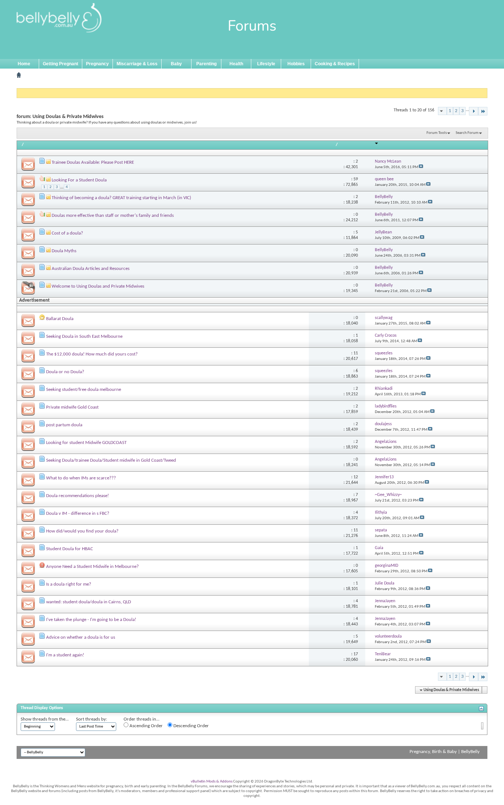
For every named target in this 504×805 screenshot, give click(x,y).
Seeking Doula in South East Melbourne (84, 336)
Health (236, 63)
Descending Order (190, 726)
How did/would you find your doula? (82, 531)
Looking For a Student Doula (79, 180)
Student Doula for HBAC (69, 549)
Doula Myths (64, 251)
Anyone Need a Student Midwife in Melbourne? (92, 566)
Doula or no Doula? (65, 371)
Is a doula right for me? (68, 584)
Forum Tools (437, 133)
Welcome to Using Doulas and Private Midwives (98, 286)
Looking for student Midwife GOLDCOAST (86, 442)
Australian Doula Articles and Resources (91, 268)
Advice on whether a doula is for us (80, 637)
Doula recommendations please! (77, 495)
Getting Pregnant (60, 63)
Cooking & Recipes (335, 63)
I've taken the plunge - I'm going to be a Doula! (91, 619)
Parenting (206, 63)
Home (24, 63)
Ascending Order (145, 726)
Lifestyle (266, 63)
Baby (176, 63)
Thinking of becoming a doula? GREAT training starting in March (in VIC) (121, 197)
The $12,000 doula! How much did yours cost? (92, 354)
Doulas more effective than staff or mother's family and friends (113, 215)
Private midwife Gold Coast (72, 407)
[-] (473, 111)
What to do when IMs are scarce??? (81, 478)
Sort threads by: (91, 719)
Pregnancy (97, 63)
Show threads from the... (45, 719)
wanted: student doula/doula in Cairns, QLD (88, 602)
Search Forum (467, 133)
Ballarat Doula (59, 318)
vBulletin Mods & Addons (211, 782)
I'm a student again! (65, 655)
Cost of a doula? (67, 233)
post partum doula (64, 425)
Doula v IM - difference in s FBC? (77, 513)
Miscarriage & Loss (137, 63)
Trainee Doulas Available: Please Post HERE (93, 162)
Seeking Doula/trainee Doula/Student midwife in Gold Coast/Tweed (111, 460)
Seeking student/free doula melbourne (83, 389)
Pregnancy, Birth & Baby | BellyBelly (445, 751)
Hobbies (296, 63)
